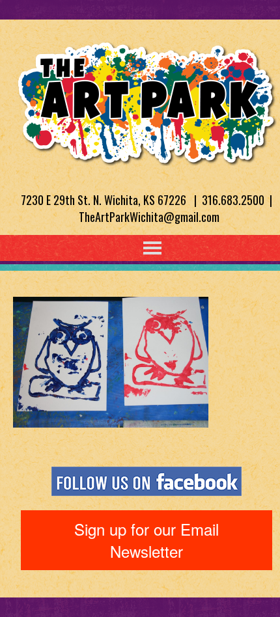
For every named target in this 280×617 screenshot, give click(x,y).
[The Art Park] (146, 101)
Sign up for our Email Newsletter (146, 539)
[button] (125, 248)
